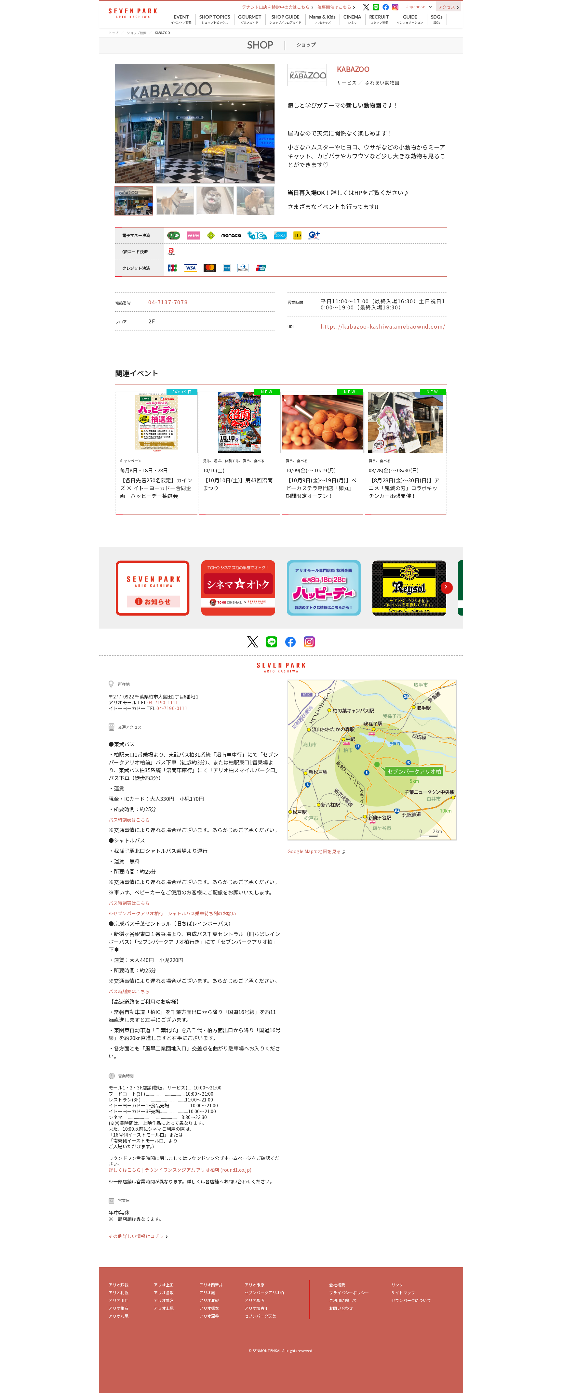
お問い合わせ (341, 1308)
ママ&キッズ (322, 19)
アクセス (447, 7)
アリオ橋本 (209, 1308)
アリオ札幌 (118, 1292)
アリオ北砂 (209, 1300)
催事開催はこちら (334, 7)
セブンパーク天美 (260, 1316)
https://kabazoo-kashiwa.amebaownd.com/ (383, 326)
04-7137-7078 (168, 302)
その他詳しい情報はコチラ (137, 1236)
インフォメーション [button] (410, 19)
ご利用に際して (343, 1300)
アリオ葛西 (254, 1300)
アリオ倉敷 (164, 1292)
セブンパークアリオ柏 (264, 1292)
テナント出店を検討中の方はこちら (276, 7)
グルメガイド (249, 19)
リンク (397, 1284)
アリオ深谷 (209, 1316)
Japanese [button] (415, 6)
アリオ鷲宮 (164, 1300)
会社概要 (337, 1284)
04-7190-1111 (162, 702)
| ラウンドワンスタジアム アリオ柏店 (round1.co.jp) (196, 1169)
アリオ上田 (164, 1284)
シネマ (352, 19)
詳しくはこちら (125, 1169)
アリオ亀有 (118, 1308)
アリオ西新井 (211, 1284)
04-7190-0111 (171, 708)
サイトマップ (403, 1292)
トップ (113, 32)
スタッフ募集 (379, 19)
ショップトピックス (214, 19)
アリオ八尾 (118, 1316)
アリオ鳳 (207, 1292)
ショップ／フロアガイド (285, 19)
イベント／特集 (181, 19)
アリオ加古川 (256, 1308)
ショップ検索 (136, 32)
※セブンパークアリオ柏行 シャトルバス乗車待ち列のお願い (172, 913)
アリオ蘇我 (118, 1284)
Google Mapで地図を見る (315, 851)
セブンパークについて (411, 1300)
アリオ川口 (118, 1300)
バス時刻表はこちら (129, 819)
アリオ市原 (254, 1284)
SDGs (437, 19)
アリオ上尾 (164, 1308)
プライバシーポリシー (349, 1292)
